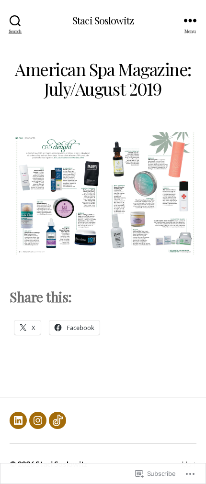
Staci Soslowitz (103, 20)
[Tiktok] (57, 420)
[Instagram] (37, 420)
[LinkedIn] (18, 420)
